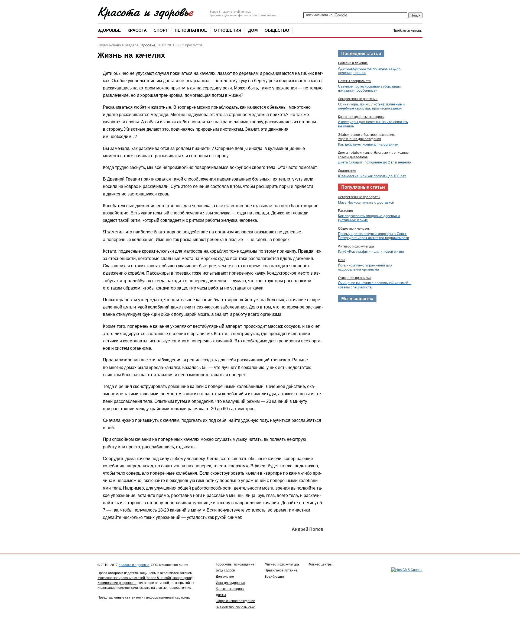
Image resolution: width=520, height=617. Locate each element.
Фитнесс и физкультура (356, 246)
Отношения (227, 30)
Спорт (161, 30)
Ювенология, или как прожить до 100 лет (372, 176)
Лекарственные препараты (359, 197)
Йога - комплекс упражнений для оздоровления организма (365, 267)
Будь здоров (225, 570)
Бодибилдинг (275, 577)
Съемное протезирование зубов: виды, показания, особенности (370, 88)
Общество (277, 30)
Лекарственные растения (358, 99)
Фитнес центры (320, 564)
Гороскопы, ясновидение (235, 564)
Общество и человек (353, 228)
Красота (137, 30)
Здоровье (109, 30)
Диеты (221, 595)
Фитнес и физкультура (282, 564)
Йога (341, 260)
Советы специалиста (354, 81)
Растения (345, 211)
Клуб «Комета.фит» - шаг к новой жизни (371, 251)
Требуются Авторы (408, 31)
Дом (253, 30)
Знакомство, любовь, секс (235, 607)
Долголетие (347, 171)
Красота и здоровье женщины (361, 117)
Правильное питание (281, 570)
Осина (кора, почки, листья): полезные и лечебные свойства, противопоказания (371, 106)
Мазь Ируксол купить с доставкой (366, 202)
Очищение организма (354, 278)
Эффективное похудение (235, 601)
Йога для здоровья (230, 583)
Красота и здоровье (134, 565)
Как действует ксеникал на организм (368, 144)
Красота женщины (230, 589)
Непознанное (191, 30)
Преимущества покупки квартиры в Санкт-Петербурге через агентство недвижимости (373, 236)
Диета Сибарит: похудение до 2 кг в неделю (374, 162)
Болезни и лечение (353, 63)
